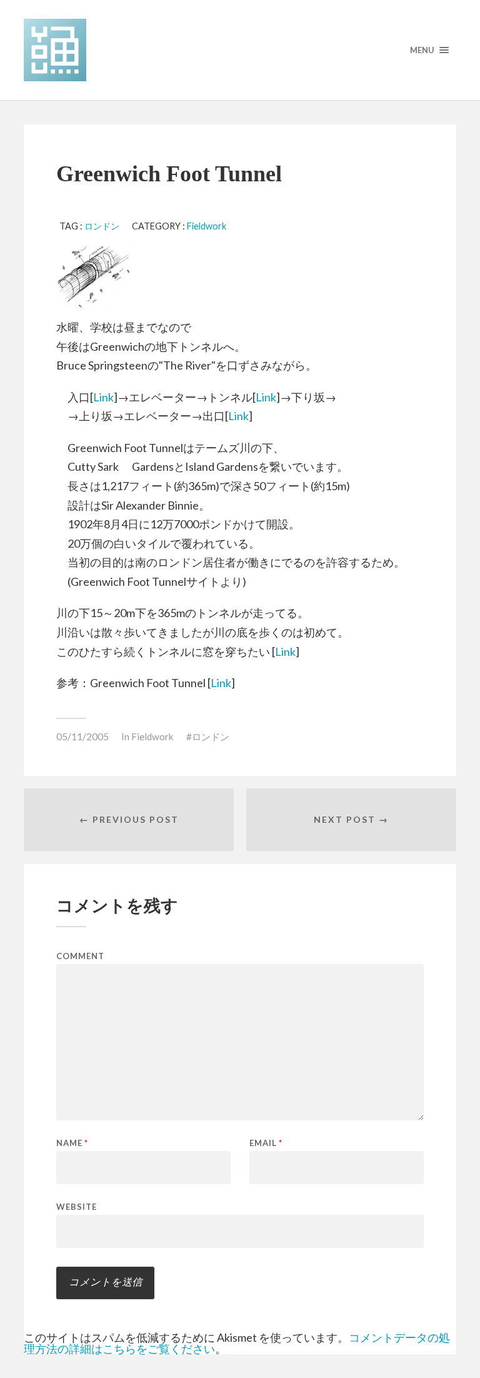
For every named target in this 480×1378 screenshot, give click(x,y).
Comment (80, 956)
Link (103, 397)
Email (265, 1143)
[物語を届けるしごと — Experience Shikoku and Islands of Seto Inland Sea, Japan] (240, 50)
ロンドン (101, 226)
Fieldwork (206, 226)
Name (72, 1143)
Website (76, 1206)
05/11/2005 (82, 736)
